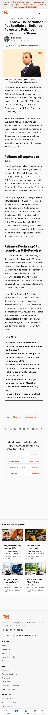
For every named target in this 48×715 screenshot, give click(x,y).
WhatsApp (7, 713)
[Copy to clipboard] (37, 429)
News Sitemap (7, 706)
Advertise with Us (8, 657)
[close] (45, 4)
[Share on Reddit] (28, 429)
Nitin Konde (16, 38)
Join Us (11, 45)
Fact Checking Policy (10, 702)
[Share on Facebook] (15, 429)
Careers (5, 653)
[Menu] (44, 12)
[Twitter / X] (3, 630)
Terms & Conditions (9, 674)
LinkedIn (16, 713)
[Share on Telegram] (24, 429)
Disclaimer (6, 682)
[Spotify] (22, 630)
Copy (34, 713)
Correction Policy (8, 689)
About (4, 646)
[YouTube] (18, 630)
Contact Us (6, 649)
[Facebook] (7, 630)
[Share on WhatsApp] (6, 429)
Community (6, 661)
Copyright (6, 678)
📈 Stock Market (30, 417)
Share (42, 713)
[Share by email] (32, 429)
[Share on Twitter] (11, 429)
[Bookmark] (41, 429)
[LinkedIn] (11, 630)
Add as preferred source (29, 45)
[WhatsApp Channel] (26, 630)
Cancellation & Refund (10, 685)
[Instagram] (15, 630)
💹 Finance (17, 417)
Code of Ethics (7, 699)
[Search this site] (38, 12)
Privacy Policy (7, 670)
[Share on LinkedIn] (19, 429)
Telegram (26, 713)
